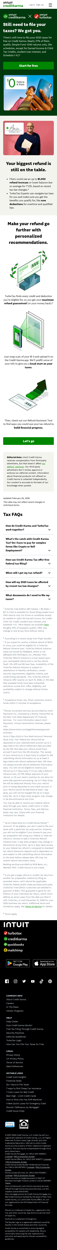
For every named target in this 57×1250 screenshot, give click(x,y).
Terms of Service (33, 906)
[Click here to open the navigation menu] (50, 5)
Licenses (9, 1156)
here (46, 624)
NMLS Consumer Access (24, 1156)
